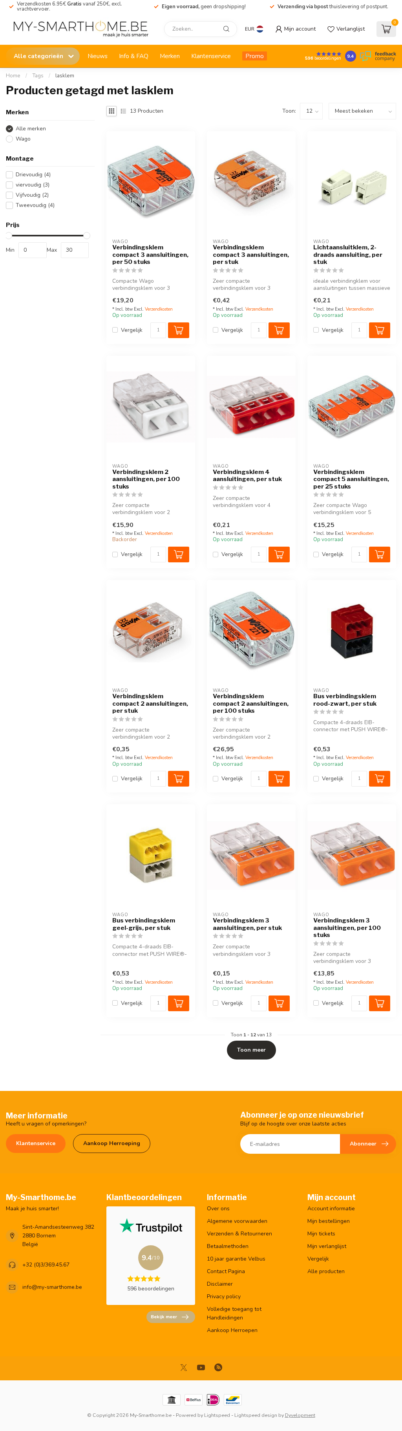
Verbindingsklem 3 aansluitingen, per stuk (247, 924)
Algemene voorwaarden (237, 1221)
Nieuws (98, 56)
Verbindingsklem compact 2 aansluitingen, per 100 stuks (251, 703)
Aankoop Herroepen (232, 1330)
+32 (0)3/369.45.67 (45, 1264)
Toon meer (251, 1050)
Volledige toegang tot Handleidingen (234, 1313)
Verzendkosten (159, 309)
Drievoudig (33, 175)
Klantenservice (211, 56)
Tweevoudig (35, 205)
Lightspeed (217, 1415)
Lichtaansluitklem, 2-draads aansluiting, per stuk (347, 254)
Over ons (218, 1208)
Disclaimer (220, 1284)
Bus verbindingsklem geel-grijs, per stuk (143, 924)
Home (13, 75)
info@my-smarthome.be (52, 1287)
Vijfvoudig (32, 195)
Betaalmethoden (228, 1246)
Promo (254, 56)
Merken (170, 56)
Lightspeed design (255, 1415)
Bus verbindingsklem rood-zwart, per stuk (344, 700)
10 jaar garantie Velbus (236, 1259)
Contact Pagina (226, 1271)
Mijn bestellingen (328, 1221)
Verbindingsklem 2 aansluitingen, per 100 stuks (146, 479)
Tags (38, 75)
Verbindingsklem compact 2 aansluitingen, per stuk (150, 703)
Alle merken (31, 129)
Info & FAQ (133, 56)
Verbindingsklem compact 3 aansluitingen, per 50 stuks (150, 254)
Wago (23, 139)
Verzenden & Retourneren (239, 1233)
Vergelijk (132, 330)
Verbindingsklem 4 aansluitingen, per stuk (247, 475)
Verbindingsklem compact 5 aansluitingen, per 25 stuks (351, 479)
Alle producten (326, 1271)
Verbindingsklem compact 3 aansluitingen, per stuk (251, 254)
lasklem (64, 75)
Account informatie (331, 1208)
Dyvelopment (300, 1415)
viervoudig (32, 185)
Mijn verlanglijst (326, 1246)
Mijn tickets (321, 1233)
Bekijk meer (164, 1317)
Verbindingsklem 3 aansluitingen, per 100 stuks (347, 928)
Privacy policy (224, 1296)
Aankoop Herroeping (111, 1143)
